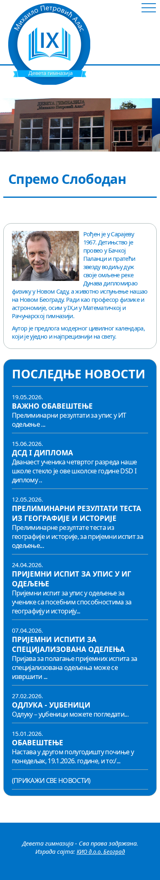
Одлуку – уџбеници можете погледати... (70, 714)
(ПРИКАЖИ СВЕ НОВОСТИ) (51, 780)
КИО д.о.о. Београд (101, 851)
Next (156, 125)
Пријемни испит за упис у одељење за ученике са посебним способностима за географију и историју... (72, 601)
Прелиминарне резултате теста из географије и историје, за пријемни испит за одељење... (77, 536)
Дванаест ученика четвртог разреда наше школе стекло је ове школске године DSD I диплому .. (74, 470)
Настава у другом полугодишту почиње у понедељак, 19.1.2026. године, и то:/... (73, 756)
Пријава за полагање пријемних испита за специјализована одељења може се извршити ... (74, 667)
